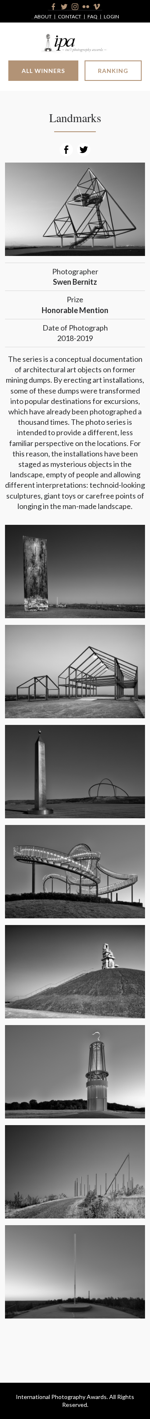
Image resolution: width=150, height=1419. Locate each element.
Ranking (113, 70)
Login (111, 17)
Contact (69, 17)
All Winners (43, 70)
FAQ (93, 17)
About (43, 17)
